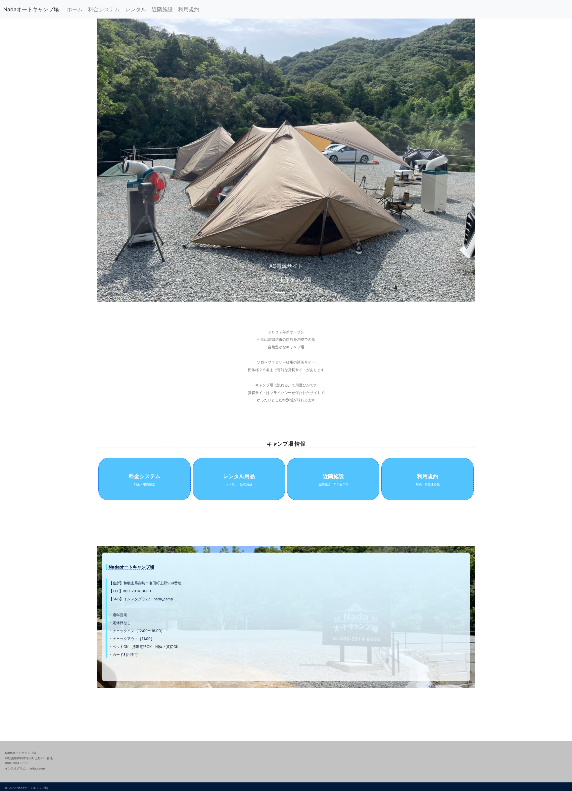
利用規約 (188, 9)
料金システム (104, 9)
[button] (125, 160)
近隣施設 (162, 9)
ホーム (75, 9)
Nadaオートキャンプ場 (31, 9)
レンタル (135, 9)
